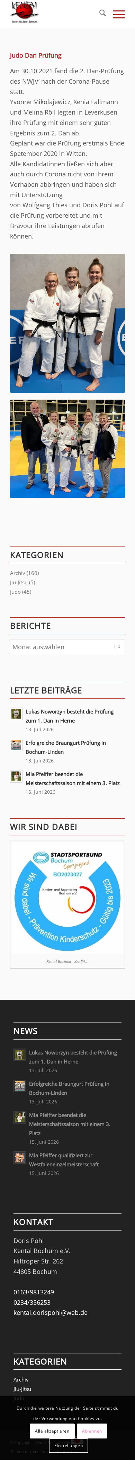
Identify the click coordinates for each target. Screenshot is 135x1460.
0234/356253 (32, 1302)
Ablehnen (92, 1431)
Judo (15, 591)
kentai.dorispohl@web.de (51, 1312)
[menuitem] (99, 14)
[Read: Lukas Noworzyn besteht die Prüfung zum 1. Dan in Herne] (16, 714)
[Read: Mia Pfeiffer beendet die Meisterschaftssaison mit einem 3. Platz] (16, 776)
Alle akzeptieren (52, 1431)
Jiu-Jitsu (19, 582)
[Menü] (115, 14)
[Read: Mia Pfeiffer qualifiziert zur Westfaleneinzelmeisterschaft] (20, 1157)
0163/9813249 (34, 1292)
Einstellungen (68, 1446)
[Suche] (99, 14)
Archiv (17, 572)
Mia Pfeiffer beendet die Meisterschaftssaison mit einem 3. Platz (69, 1123)
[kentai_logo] (56, 14)
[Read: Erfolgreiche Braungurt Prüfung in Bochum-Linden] (16, 745)
